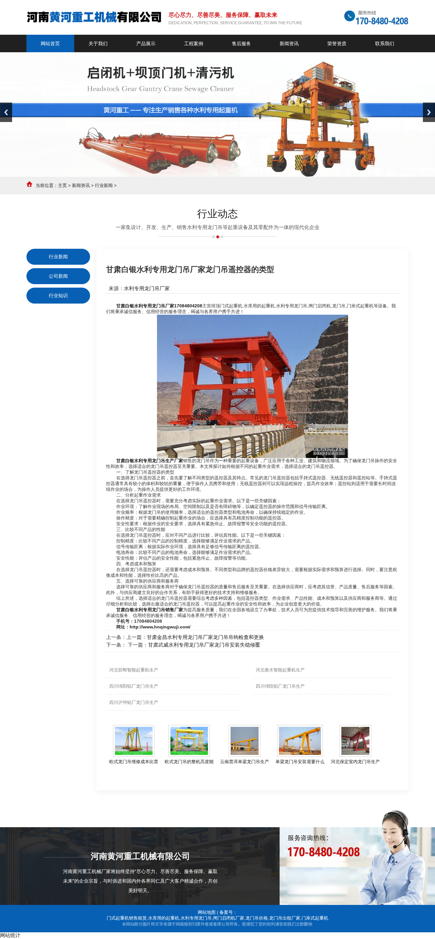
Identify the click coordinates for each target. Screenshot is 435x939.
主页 (62, 185)
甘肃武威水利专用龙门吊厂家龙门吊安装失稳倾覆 (204, 645)
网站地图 (207, 912)
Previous (6, 112)
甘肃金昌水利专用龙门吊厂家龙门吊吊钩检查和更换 (205, 637)
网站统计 (10, 935)
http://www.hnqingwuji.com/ (160, 626)
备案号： (228, 912)
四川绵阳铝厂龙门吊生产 (133, 686)
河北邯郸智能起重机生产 (133, 669)
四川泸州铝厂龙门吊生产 (133, 702)
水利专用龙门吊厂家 (147, 288)
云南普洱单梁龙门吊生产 (244, 761)
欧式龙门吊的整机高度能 (189, 761)
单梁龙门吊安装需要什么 (299, 761)
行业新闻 (104, 185)
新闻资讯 (81, 185)
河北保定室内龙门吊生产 (355, 761)
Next (429, 112)
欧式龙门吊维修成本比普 (133, 761)
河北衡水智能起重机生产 (280, 669)
